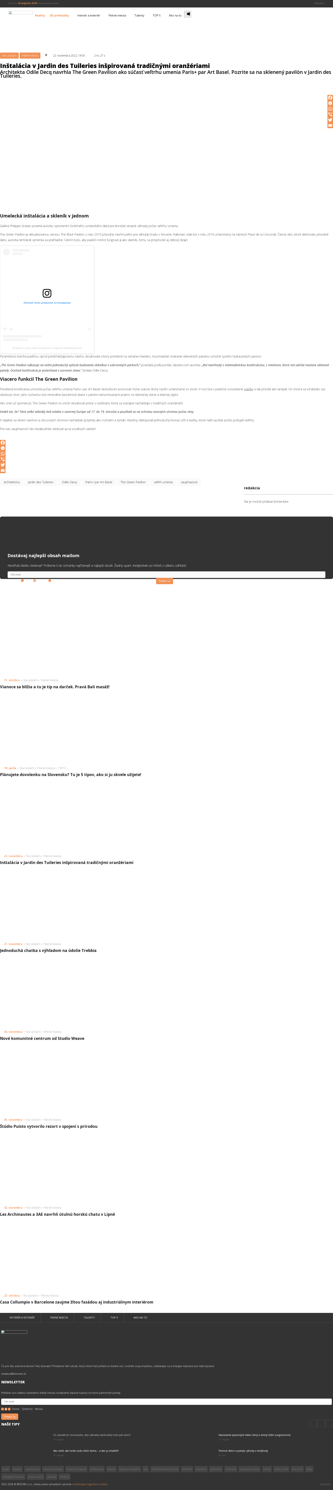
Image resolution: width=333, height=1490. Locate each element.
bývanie (17, 1469)
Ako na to (175, 15)
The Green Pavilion (133, 482)
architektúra (12, 482)
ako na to (297, 1469)
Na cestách (9, 55)
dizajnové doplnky (129, 1469)
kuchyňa (64, 1476)
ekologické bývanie (13, 1476)
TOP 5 (157, 15)
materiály (230, 1469)
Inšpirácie (319, 3)
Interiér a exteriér (88, 15)
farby (309, 1469)
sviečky (248, 389)
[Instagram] (321, 1423)
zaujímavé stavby (249, 1469)
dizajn (5, 1469)
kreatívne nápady (76, 1469)
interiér (111, 1469)
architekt (187, 1469)
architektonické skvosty (164, 1469)
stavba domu (35, 1476)
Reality (40, 15)
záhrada (51, 1476)
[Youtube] (329, 1423)
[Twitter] (330, 120)
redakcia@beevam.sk (13, 1373)
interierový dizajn (53, 1469)
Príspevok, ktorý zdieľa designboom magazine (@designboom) (47, 348)
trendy (267, 1469)
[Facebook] (330, 97)
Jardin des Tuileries (40, 482)
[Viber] (330, 114)
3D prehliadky (59, 15)
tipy (146, 1469)
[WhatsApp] (330, 109)
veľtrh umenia (163, 482)
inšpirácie (201, 1469)
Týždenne (42, 580)
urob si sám (281, 1469)
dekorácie (216, 1469)
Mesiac (55, 580)
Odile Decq (69, 482)
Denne (28, 580)
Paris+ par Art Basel (98, 482)
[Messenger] (330, 103)
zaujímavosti (189, 482)
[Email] (330, 125)
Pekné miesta (117, 15)
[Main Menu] (187, 14)
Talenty (139, 15)
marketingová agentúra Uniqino (90, 1484)
